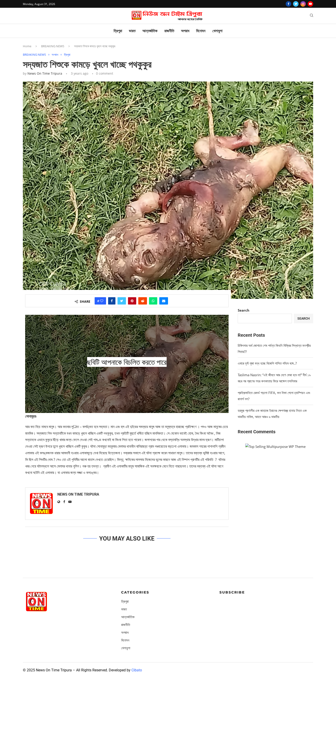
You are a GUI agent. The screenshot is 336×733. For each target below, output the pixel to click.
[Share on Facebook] (111, 301)
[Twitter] (296, 4)
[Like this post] (101, 301)
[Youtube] (310, 4)
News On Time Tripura (44, 73)
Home (27, 46)
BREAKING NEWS (52, 46)
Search (243, 310)
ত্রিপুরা (118, 31)
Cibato (136, 670)
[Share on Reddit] (142, 301)
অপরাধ (185, 31)
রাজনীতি (169, 31)
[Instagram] (303, 4)
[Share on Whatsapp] (153, 301)
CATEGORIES (135, 592)
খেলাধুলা (217, 31)
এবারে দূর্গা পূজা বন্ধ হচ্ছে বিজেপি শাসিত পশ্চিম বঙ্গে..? (267, 363)
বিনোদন (200, 31)
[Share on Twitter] (121, 301)
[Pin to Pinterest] (132, 301)
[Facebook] (288, 4)
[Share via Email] (163, 301)
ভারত (132, 31)
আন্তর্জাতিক (149, 31)
